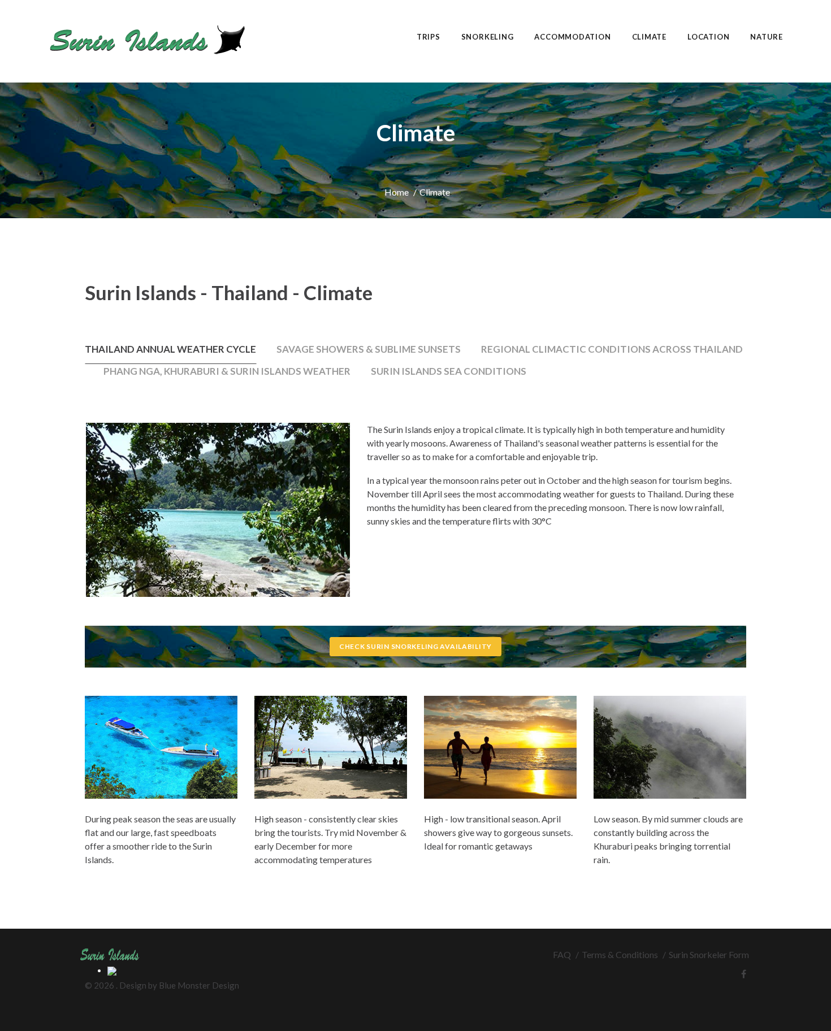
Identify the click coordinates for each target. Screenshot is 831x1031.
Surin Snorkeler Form (709, 954)
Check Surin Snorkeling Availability (415, 646)
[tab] (170, 352)
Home (396, 192)
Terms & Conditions (620, 954)
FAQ (562, 954)
